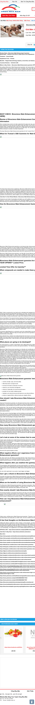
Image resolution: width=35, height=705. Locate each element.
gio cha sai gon (17, 694)
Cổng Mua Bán (4, 1)
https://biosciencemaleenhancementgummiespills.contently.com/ (16, 582)
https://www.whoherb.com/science (22, 531)
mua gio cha (8, 694)
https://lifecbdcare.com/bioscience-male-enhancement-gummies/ (16, 544)
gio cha (2, 694)
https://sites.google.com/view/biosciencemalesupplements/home (16, 538)
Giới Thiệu (30, 691)
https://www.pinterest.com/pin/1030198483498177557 (13, 580)
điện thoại (27, 20)
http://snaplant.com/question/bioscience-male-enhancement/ (15, 559)
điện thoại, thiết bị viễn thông (14, 20)
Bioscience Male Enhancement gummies (23, 414)
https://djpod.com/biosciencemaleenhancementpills (13, 551)
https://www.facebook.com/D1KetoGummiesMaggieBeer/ (19, 647)
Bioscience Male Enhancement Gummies (18, 53)
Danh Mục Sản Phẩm (8, 15)
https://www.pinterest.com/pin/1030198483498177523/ (13, 577)
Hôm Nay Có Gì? (25, 15)
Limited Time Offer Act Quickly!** (13, 267)
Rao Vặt (14, 1)
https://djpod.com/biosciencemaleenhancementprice (13, 553)
